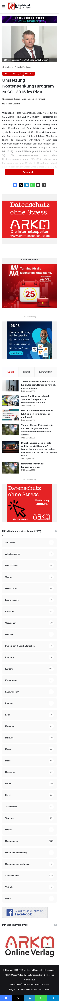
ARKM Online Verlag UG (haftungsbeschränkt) (25, 975)
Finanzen (29, 73)
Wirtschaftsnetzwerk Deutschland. (35, 989)
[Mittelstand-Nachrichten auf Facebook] (25, 917)
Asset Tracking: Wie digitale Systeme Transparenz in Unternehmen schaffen (35, 399)
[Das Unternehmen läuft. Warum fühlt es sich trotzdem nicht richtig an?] (10, 414)
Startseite (8, 67)
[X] (21, 185)
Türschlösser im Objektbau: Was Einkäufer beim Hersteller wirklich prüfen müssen (38, 384)
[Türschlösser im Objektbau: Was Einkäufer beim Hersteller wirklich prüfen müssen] (10, 385)
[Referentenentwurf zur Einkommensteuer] (10, 468)
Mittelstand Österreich (19, 984)
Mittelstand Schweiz (40, 984)
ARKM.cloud (29, 980)
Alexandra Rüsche (12, 99)
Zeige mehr (29, 172)
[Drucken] (44, 185)
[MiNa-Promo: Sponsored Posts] (29, 19)
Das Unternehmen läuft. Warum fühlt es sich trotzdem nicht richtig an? (37, 413)
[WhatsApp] (32, 185)
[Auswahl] (3, 7)
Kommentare (45, 372)
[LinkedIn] (26, 185)
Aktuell (10, 372)
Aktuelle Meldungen (23, 67)
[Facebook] (15, 185)
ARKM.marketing (29, 317)
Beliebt (26, 372)
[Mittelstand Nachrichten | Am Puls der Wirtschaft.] (19, 6)
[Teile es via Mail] (38, 185)
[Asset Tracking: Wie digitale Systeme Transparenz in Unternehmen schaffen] (10, 400)
